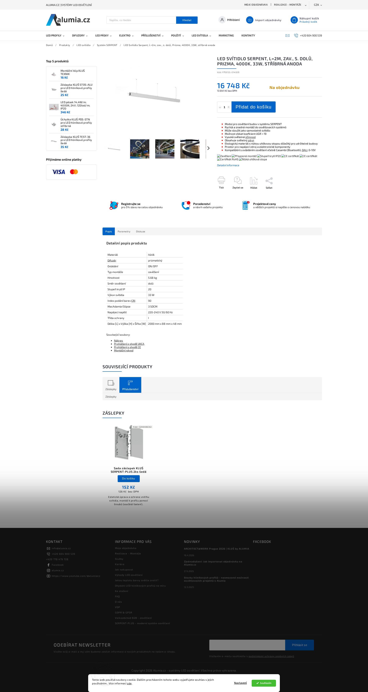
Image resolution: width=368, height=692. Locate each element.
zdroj (251, 140)
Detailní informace (228, 165)
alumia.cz (58, 570)
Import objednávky (268, 20)
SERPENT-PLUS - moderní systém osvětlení (142, 623)
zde (129, 683)
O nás (118, 601)
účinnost (250, 137)
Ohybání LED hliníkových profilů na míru (140, 585)
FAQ (117, 596)
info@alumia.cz (61, 548)
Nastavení (240, 683)
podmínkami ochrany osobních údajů (271, 656)
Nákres (118, 340)
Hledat (186, 20)
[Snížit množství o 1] (220, 107)
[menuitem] (57, 35)
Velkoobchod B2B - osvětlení (133, 617)
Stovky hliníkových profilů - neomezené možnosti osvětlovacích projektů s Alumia (216, 579)
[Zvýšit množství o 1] (228, 107)
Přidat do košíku (253, 106)
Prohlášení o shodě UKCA (129, 343)
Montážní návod (123, 350)
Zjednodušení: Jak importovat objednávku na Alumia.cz (213, 563)
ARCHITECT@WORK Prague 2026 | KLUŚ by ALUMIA (216, 548)
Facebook (58, 564)
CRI (133, 300)
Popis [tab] (108, 231)
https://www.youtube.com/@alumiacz (76, 575)
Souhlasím (265, 683)
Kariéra (119, 564)
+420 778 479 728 (57, 559)
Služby (119, 558)
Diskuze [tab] (140, 231)
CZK (316, 4)
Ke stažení (121, 591)
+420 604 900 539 (63, 553)
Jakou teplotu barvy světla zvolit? (137, 580)
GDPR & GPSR (123, 612)
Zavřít (310, 194)
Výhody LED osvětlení (129, 574)
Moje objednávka (256, 4)
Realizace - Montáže (287, 4)
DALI (304, 150)
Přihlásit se (299, 645)
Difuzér (112, 260)
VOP (117, 607)
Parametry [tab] (124, 231)
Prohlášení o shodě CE (127, 347)
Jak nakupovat (124, 569)
